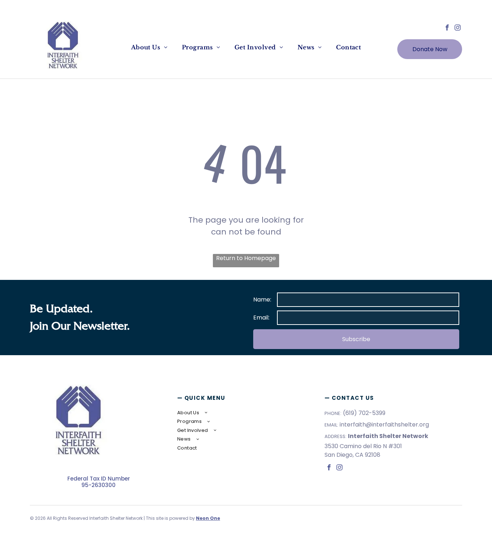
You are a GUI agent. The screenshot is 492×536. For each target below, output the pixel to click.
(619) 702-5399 (364, 413)
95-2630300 (98, 485)
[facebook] (447, 28)
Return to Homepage (246, 258)
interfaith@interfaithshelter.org (384, 424)
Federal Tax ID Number (98, 478)
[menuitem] (149, 47)
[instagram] (457, 28)
